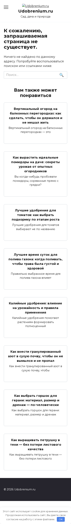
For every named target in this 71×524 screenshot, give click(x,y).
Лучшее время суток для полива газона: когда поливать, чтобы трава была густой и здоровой (35, 261)
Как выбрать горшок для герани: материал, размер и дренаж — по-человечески (35, 400)
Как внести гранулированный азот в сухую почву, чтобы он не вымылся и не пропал (35, 356)
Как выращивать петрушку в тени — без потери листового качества (35, 444)
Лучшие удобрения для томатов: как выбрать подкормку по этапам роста (35, 215)
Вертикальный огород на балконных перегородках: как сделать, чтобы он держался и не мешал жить (35, 115)
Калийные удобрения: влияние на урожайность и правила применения (35, 308)
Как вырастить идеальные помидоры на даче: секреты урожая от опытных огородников (35, 164)
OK (61, 519)
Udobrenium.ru (35, 11)
